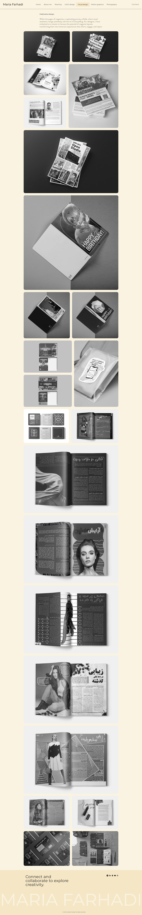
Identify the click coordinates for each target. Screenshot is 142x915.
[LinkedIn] (110, 875)
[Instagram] (117, 875)
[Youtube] (115, 875)
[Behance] (112, 875)
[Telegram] (107, 875)
